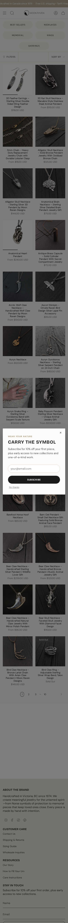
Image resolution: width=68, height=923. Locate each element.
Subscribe (34, 479)
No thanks (14, 487)
